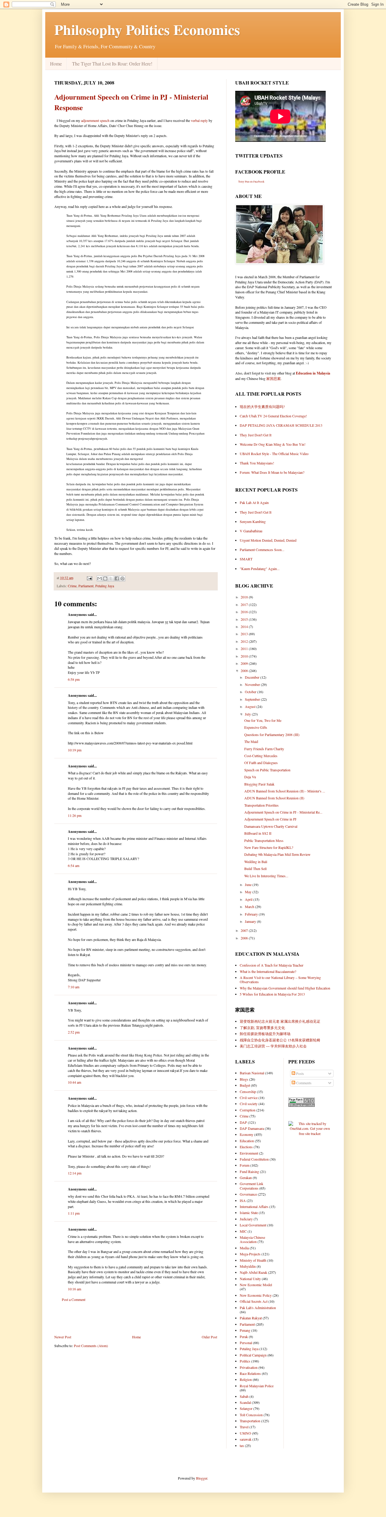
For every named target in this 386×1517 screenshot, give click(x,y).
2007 (245, 930)
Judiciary (246, 1218)
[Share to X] (111, 578)
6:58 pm (74, 679)
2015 (245, 619)
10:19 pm (74, 749)
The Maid (251, 741)
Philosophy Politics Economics (147, 29)
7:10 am (73, 986)
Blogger (201, 1478)
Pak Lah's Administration (258, 1307)
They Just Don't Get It (255, 434)
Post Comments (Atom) (91, 1345)
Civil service (249, 1097)
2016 (245, 611)
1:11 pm (74, 1213)
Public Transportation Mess (263, 840)
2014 (245, 626)
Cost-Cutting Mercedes (260, 755)
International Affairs (254, 1206)
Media (244, 1247)
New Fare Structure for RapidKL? (268, 847)
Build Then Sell (255, 868)
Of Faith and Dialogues (261, 762)
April (249, 899)
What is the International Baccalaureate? (268, 971)
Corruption (247, 1109)
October (251, 691)
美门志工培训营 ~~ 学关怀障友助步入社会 (273, 1046)
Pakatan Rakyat (251, 1317)
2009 (245, 663)
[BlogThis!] (105, 578)
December (252, 677)
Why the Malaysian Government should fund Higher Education (285, 988)
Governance (248, 1194)
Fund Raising (249, 1171)
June (248, 884)
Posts (299, 1073)
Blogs (244, 1079)
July (248, 714)
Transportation (250, 1420)
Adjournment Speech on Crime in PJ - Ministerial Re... (283, 812)
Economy (246, 1134)
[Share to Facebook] (117, 578)
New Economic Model (256, 1284)
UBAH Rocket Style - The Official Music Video (274, 453)
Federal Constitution (254, 1159)
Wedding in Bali (255, 861)
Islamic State (249, 1212)
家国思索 (273, 378)
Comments (303, 1082)
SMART (246, 558)
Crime (72, 585)
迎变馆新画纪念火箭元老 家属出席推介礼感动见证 (280, 1021)
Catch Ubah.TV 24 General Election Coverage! (273, 415)
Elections (246, 1146)
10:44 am (74, 1082)
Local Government (253, 1224)
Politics (245, 1361)
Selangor (246, 1408)
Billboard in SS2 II (257, 833)
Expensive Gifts (255, 727)
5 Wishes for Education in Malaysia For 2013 (272, 994)
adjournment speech (95, 120)
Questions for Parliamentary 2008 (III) (271, 734)
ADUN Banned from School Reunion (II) (274, 797)
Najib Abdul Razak (253, 1272)
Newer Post (62, 1336)
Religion (246, 1379)
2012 (245, 641)
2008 (245, 670)
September (253, 699)
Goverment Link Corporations (251, 1185)
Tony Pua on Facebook (251, 181)
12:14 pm (74, 1173)
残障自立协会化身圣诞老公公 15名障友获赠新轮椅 (280, 1039)
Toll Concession (251, 1414)
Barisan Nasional (252, 1072)
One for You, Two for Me (262, 720)
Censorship (248, 1091)
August (250, 706)
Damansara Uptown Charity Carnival (270, 826)
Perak (244, 1336)
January (251, 921)
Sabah (244, 1396)
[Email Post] (89, 577)
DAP (243, 1122)
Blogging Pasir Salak (259, 784)
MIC (243, 1231)
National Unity (250, 1278)
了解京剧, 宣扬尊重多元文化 (262, 1027)
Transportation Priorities (261, 805)
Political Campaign (253, 1355)
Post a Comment (73, 1299)
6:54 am (73, 865)
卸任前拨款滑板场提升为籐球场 (265, 1033)
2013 (245, 633)
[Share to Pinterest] (122, 578)
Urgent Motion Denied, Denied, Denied (268, 540)
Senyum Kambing (253, 521)
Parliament (85, 585)
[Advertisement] (135, 1318)
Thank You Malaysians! (257, 463)
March (250, 906)
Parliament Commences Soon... (262, 549)
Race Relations (250, 1373)
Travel (244, 1426)
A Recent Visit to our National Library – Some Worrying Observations (280, 979)
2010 (245, 656)
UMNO (245, 1433)
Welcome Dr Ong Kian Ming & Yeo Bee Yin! (272, 444)
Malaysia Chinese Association (252, 1239)
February (252, 914)
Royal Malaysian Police (257, 1385)
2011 (245, 648)
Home (56, 63)
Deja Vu (250, 776)
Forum (244, 1165)
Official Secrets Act (253, 1301)
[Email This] (99, 578)
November (253, 684)
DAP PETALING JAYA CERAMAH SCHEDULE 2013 (281, 425)
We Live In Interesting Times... (266, 875)
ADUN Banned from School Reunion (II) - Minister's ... (284, 791)
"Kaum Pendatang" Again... (260, 568)
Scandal (245, 1402)
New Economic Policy (256, 1295)
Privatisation (249, 1367)
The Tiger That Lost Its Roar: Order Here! (112, 63)
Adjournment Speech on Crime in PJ (270, 819)
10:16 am (74, 1288)
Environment (249, 1153)
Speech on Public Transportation (267, 769)
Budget (245, 1085)
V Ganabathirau (251, 530)
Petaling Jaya (104, 585)
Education (247, 1140)
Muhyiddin (248, 1266)
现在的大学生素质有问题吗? (262, 406)
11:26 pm (74, 815)
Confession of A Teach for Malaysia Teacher (271, 965)
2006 (245, 937)
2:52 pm (74, 1032)
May (248, 891)
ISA (243, 1200)
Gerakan (246, 1177)
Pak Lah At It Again (254, 502)
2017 (245, 604)
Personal (246, 1342)
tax (242, 1445)
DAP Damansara (252, 1128)
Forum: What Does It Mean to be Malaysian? (272, 472)
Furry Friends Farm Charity (264, 748)
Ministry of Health (253, 1260)
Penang (245, 1330)
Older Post (209, 1336)
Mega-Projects (250, 1253)
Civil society (249, 1103)
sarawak (246, 1439)
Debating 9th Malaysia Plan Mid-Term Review (277, 854)
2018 (245, 596)
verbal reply (199, 120)
